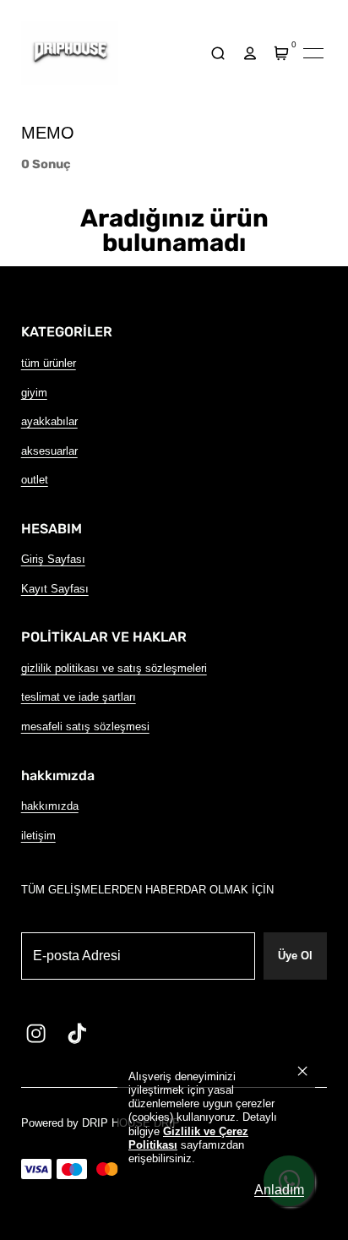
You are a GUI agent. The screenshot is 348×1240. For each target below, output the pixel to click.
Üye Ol (295, 955)
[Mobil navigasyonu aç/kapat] (313, 53)
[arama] (218, 54)
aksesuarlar (49, 451)
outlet (34, 479)
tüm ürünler (48, 363)
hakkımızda (50, 806)
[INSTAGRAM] (36, 1033)
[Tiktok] (77, 1033)
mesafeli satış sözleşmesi (85, 726)
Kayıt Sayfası (55, 588)
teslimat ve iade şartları (78, 697)
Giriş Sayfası (53, 559)
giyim (34, 392)
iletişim (38, 835)
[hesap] (250, 54)
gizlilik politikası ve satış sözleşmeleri (114, 668)
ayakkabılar (49, 421)
